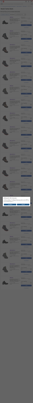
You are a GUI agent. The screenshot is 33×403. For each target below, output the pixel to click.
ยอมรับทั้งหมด (10, 204)
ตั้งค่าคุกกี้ (23, 204)
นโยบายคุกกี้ (9, 201)
